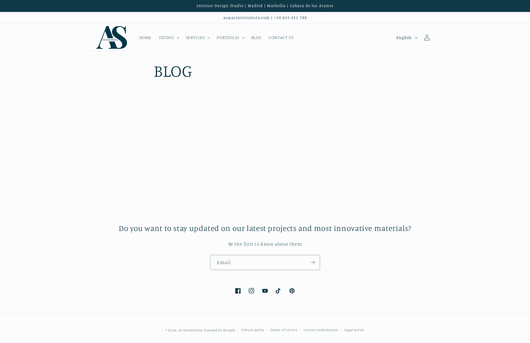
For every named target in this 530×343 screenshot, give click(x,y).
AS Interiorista (190, 330)
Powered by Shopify (220, 330)
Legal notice (354, 330)
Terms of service (284, 330)
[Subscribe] (312, 262)
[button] (168, 37)
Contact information (321, 330)
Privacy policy (252, 330)
